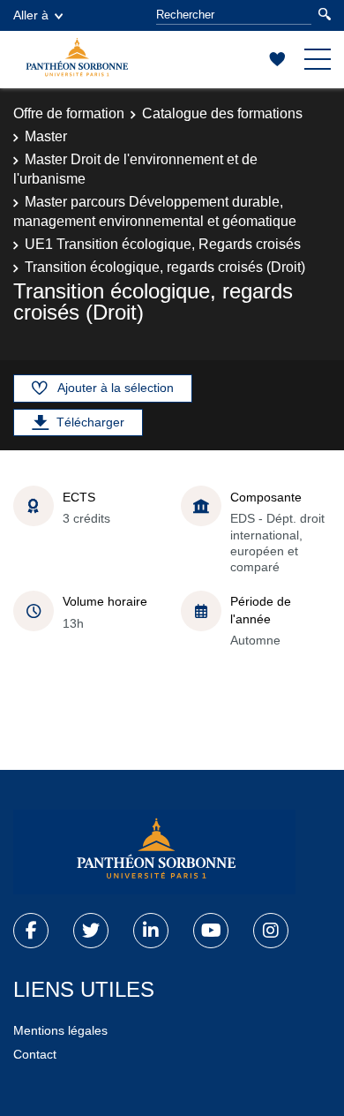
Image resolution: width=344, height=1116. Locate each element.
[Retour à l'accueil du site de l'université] (154, 852)
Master (46, 136)
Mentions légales (60, 1030)
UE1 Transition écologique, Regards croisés (163, 244)
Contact (34, 1054)
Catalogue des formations (222, 113)
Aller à (31, 15)
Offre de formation (68, 113)
